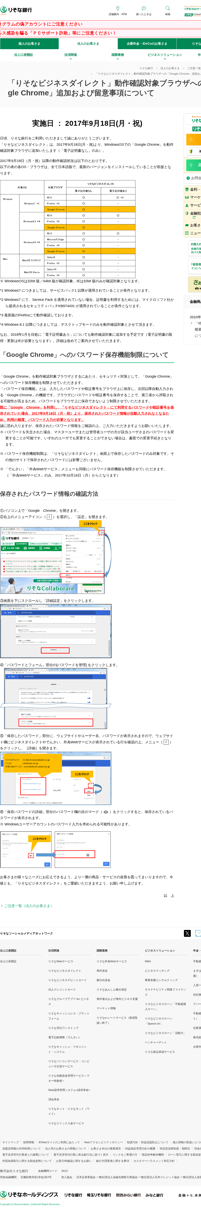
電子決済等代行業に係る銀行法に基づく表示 (80, 1154)
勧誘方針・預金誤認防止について (147, 1142)
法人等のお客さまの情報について (65, 1148)
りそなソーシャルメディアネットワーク (26, 933)
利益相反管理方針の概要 (140, 1148)
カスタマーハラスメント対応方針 (154, 1160)
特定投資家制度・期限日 (175, 1148)
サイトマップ (10, 1142)
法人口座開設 (8, 950)
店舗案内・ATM (118, 14)
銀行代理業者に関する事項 (112, 1160)
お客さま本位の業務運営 (106, 1148)
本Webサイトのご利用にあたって (59, 1142)
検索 (167, 14)
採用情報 (28, 1142)
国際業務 (102, 950)
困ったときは (144, 14)
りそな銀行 (146, 68)
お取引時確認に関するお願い (74, 1160)
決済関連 (53, 950)
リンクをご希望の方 (125, 1154)
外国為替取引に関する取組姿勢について (27, 1160)
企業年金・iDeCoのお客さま (147, 43)
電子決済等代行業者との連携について (25, 1154)
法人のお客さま (88, 43)
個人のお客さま (29, 43)
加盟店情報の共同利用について (21, 1148)
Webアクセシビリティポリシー (103, 1142)
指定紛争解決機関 (153, 1154)
